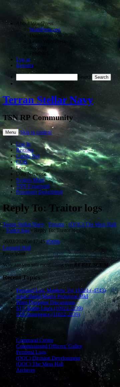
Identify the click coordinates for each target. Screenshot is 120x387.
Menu (10, 132)
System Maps (30, 180)
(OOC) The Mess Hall (92, 224)
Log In (23, 144)
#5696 (53, 241)
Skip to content (36, 132)
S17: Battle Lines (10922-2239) (49, 308)
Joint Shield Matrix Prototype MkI (52, 296)
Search (85, 77)
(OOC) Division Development (48, 358)
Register (24, 65)
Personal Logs (31, 352)
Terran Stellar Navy (48, 100)
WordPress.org (44, 29)
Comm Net (27, 156)
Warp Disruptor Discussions (45, 302)
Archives (25, 370)
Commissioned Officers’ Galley (49, 346)
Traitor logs (18, 230)
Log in (23, 59)
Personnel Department (39, 191)
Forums (56, 224)
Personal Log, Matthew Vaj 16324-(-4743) (61, 290)
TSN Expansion (33, 186)
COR (21, 162)
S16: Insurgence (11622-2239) (48, 314)
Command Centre (34, 340)
